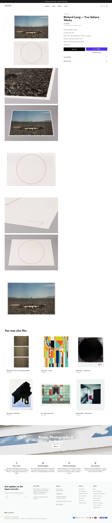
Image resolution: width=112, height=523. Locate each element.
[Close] (108, 484)
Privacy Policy (101, 518)
